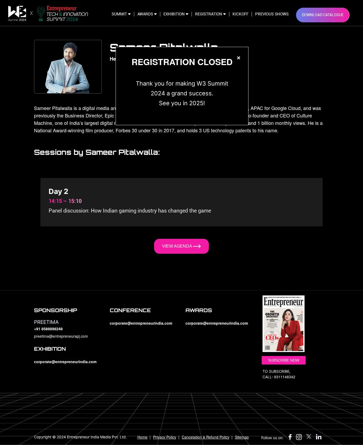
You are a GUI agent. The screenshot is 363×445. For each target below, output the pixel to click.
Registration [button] (209, 14)
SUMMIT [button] (120, 14)
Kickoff (240, 14)
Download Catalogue (323, 15)
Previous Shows (272, 14)
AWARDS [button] (145, 14)
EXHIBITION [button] (174, 14)
